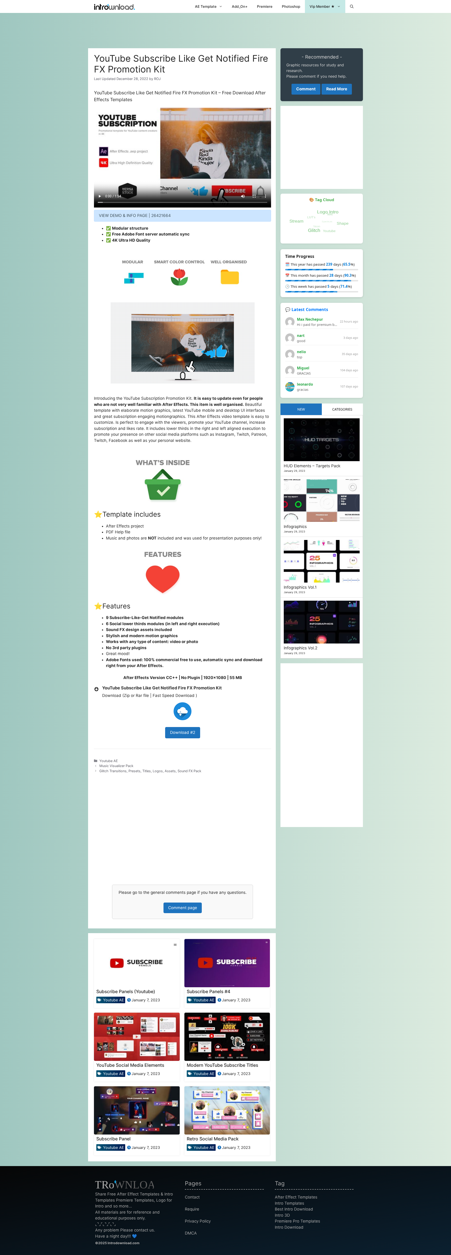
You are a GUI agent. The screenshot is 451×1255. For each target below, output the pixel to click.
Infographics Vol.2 (300, 648)
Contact (192, 1197)
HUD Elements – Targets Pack (312, 466)
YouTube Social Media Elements (130, 1065)
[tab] (301, 409)
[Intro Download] (114, 6)
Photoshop (291, 6)
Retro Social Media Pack (213, 1139)
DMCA (191, 1233)
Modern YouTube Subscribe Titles (222, 1065)
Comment (306, 89)
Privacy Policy (198, 1221)
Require (192, 1209)
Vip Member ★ (322, 6)
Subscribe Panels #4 (208, 991)
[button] (351, 6)
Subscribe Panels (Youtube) (125, 991)
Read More (336, 89)
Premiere (264, 6)
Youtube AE (108, 761)
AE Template (206, 6)
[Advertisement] (225, 28)
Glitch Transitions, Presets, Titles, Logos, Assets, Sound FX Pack (150, 771)
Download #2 (182, 732)
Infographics (295, 526)
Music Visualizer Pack (116, 766)
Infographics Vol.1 (300, 587)
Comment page (182, 907)
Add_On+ (240, 6)
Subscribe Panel (113, 1139)
